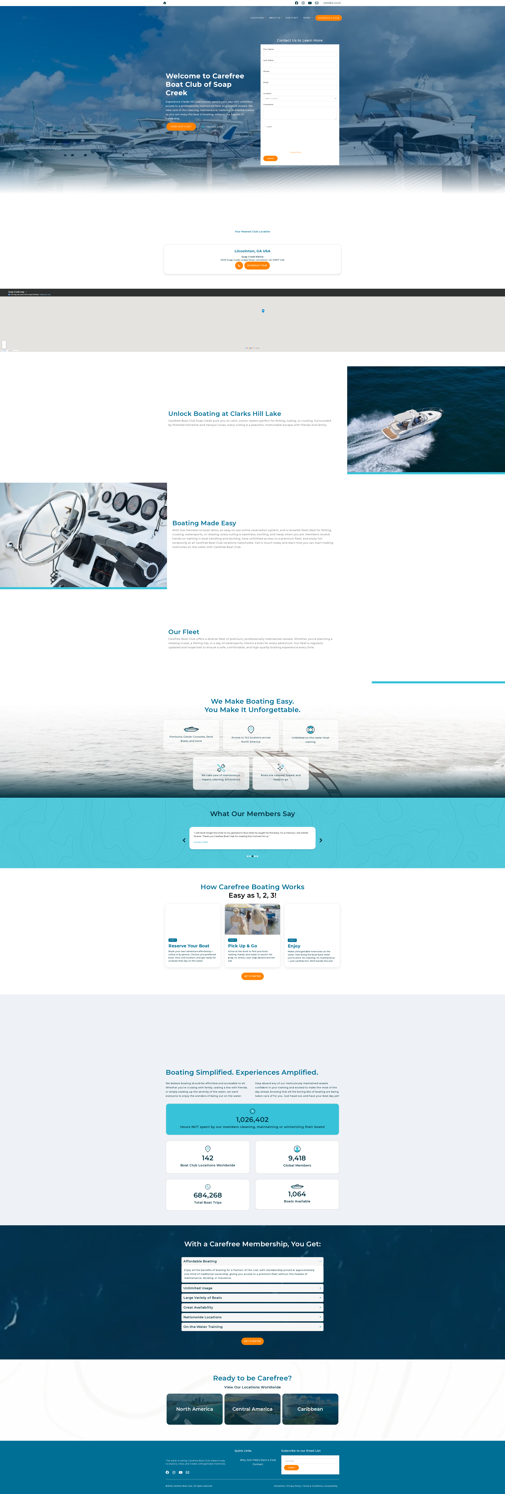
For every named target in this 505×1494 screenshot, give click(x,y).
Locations (257, 18)
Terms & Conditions (313, 1486)
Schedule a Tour (328, 18)
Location (267, 93)
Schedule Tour (257, 265)
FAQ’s (256, 1460)
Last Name (268, 60)
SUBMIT (291, 1468)
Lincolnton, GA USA (252, 251)
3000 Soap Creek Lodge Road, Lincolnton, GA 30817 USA (253, 260)
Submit (270, 158)
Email (265, 82)
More (306, 18)
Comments (268, 104)
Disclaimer (279, 1486)
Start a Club (268, 1460)
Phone (266, 71)
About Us (274, 18)
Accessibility (331, 1486)
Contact (258, 1464)
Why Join (246, 1460)
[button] (248, 856)
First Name (268, 49)
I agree (269, 127)
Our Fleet (292, 18)
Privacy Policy (295, 152)
